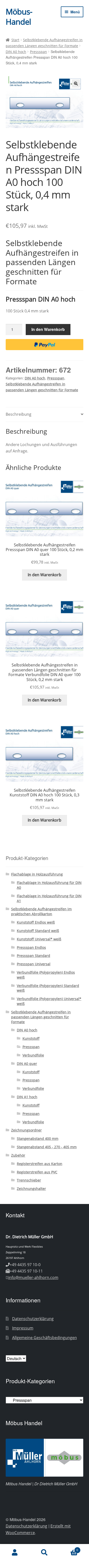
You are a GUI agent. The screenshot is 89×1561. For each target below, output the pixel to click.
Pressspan (38, 51)
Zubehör (18, 1155)
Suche (44, 1552)
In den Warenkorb (48, 329)
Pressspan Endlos (31, 947)
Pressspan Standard (33, 955)
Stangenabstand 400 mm (37, 1138)
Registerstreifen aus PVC (37, 1172)
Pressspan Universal (33, 964)
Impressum (22, 1328)
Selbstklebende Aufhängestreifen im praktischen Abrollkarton (41, 911)
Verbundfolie (33, 1055)
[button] (76, 84)
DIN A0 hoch (16, 51)
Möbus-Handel (19, 16)
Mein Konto (15, 1552)
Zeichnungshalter (31, 1188)
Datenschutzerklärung (33, 1318)
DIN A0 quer (27, 1063)
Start (15, 39)
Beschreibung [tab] (18, 414)
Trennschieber (29, 1180)
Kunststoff (31, 1038)
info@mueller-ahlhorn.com (33, 1277)
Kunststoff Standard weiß (38, 930)
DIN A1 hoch (27, 1096)
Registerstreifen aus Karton (39, 1163)
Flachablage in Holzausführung (37, 874)
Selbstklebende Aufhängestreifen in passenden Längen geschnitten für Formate (41, 1017)
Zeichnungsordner (26, 1130)
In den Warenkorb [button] (44, 574)
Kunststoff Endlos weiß (36, 922)
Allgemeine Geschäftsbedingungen (44, 1337)
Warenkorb (68, 1548)
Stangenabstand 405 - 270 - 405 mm (47, 1147)
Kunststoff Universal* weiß (39, 939)
